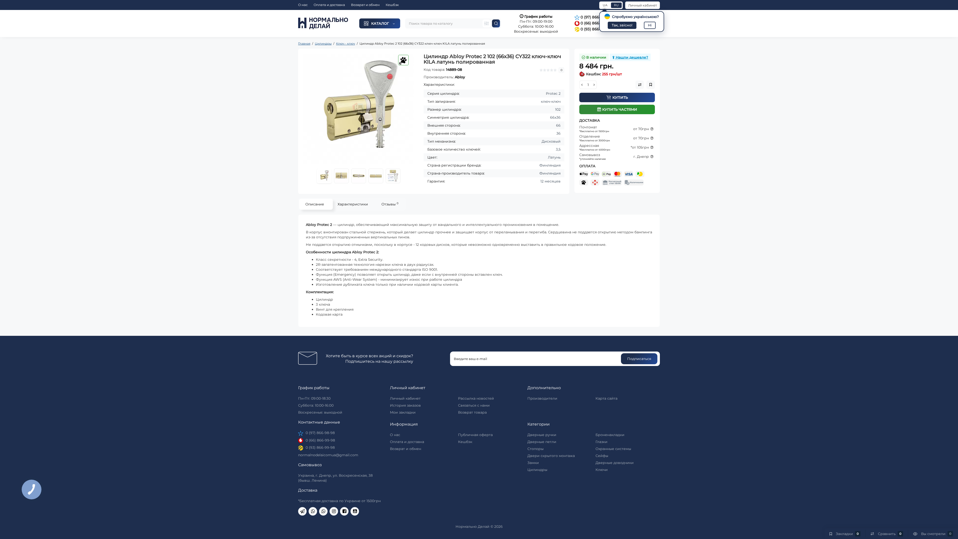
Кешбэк (392, 5)
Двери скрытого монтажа (551, 455)
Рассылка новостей (476, 398)
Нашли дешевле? (631, 57)
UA (605, 5)
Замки (533, 462)
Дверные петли (541, 442)
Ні (650, 25)
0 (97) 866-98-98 (595, 17)
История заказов (405, 405)
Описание (314, 204)
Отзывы (389, 204)
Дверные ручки (541, 435)
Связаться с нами (474, 405)
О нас (303, 5)
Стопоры (535, 449)
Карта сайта (606, 398)
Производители (542, 398)
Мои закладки (403, 412)
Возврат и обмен (365, 5)
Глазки (601, 442)
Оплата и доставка (329, 5)
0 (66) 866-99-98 (595, 23)
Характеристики (353, 204)
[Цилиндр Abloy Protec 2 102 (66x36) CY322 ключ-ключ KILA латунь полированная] (358, 109)
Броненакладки (610, 435)
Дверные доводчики (615, 462)
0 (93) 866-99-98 (595, 29)
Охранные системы (613, 449)
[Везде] (486, 23)
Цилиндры (537, 469)
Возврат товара (472, 412)
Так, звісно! (622, 25)
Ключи (602, 469)
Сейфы (602, 455)
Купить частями (619, 109)
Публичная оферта (475, 435)
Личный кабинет (642, 5)
